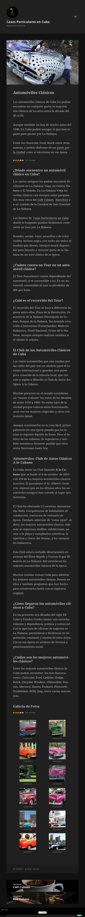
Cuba (37, 869)
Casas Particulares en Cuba (28, 22)
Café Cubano (46, 200)
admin (29, 869)
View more (4, 910)
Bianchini (61, 200)
